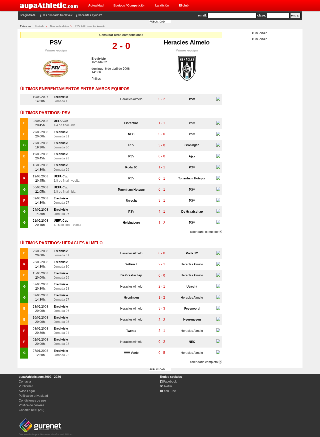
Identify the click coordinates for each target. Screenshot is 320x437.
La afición (162, 5)
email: (202, 15)
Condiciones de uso (32, 400)
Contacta (25, 381)
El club (183, 5)
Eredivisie (99, 58)
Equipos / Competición (129, 5)
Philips (96, 78)
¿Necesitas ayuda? (89, 15)
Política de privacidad (33, 396)
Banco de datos (59, 26)
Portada (39, 26)
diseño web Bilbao (45, 434)
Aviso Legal (27, 391)
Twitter (167, 386)
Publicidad (26, 386)
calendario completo (204, 232)
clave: (261, 15)
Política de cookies (31, 405)
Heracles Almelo (187, 42)
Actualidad (96, 5)
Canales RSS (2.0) (31, 410)
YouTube (169, 391)
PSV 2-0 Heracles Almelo (90, 26)
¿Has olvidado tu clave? (56, 15)
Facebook (169, 381)
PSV (56, 42)
